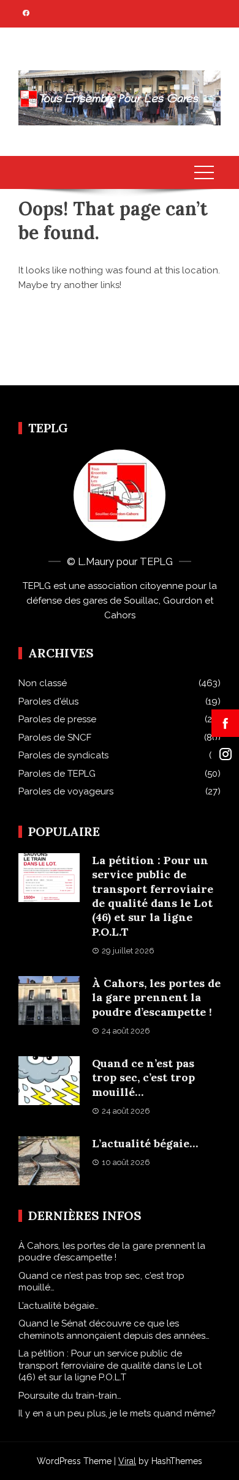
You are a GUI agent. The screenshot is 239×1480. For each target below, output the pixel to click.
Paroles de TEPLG (57, 773)
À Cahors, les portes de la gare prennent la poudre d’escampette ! (156, 997)
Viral (127, 1461)
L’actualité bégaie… (145, 1143)
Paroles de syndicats (63, 755)
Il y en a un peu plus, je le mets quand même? (117, 1413)
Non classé (42, 683)
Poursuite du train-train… (69, 1395)
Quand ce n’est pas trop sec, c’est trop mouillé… (143, 1077)
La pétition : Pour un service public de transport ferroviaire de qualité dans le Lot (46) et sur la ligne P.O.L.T (152, 896)
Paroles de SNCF (54, 737)
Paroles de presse (57, 719)
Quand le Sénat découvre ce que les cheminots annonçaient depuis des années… (114, 1329)
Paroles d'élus (48, 701)
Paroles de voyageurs (65, 791)
